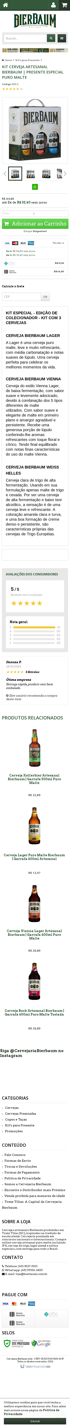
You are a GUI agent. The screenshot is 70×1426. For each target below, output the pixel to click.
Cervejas (12, 1108)
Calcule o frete (13, 286)
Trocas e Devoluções (20, 1166)
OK (45, 296)
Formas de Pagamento (22, 1172)
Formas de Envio (17, 1161)
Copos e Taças (16, 1119)
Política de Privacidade (22, 1178)
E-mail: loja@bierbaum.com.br (26, 1274)
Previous (5, 173)
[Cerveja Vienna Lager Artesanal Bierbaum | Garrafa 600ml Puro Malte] (34, 919)
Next (65, 172)
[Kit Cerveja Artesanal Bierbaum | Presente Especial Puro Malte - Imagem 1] (15, 174)
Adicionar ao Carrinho (38, 224)
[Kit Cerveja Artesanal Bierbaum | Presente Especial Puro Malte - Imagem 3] (46, 174)
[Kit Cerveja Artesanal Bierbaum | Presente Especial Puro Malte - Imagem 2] (31, 174)
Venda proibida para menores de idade (34, 1196)
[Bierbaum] (35, 20)
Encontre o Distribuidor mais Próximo (34, 1190)
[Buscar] (51, 38)
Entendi (35, 1421)
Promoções (14, 1131)
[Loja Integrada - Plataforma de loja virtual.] (35, 1366)
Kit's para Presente (27, 60)
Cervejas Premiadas (20, 1113)
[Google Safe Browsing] (41, 1343)
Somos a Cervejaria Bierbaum (27, 1184)
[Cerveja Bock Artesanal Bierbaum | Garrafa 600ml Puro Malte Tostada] (34, 997)
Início (8, 60)
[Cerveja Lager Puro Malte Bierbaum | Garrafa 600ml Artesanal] (34, 841)
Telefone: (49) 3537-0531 (21, 1266)
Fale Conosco (14, 1155)
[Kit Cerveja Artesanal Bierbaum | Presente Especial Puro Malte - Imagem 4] (62, 174)
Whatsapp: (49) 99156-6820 (23, 1270)
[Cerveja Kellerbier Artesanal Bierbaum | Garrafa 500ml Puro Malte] (34, 763)
